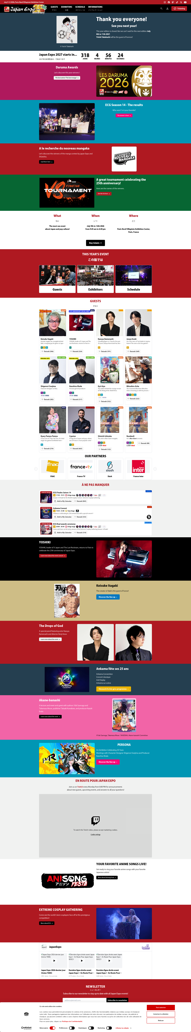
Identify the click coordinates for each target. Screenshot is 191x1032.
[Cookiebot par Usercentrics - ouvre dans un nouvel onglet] (26, 1028)
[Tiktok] (177, 2)
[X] (181, 2)
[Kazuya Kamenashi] (109, 332)
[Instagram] (165, 2)
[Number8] (138, 430)
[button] (54, 8)
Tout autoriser (161, 1007)
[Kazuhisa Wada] (81, 380)
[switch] (72, 1028)
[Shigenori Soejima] (52, 380)
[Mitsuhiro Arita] (138, 380)
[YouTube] (185, 2)
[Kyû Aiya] (109, 380)
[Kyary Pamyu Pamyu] (52, 430)
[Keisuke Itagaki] (52, 332)
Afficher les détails (122, 1028)
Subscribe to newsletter (117, 1000)
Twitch (80, 787)
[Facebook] (169, 2)
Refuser (161, 1020)
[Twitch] (173, 2)
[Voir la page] (95, 497)
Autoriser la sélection (160, 1014)
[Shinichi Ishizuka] (109, 430)
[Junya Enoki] (138, 332)
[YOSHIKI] (81, 332)
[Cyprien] (81, 430)
